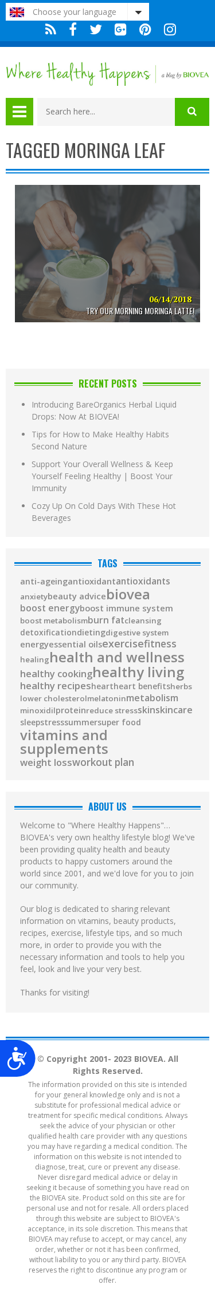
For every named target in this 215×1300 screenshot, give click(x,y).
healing (34, 659)
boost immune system (126, 608)
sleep (30, 722)
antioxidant (92, 581)
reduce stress (112, 710)
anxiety (34, 596)
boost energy (50, 608)
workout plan (103, 762)
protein (71, 710)
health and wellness (117, 657)
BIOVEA (128, 594)
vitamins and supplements (64, 742)
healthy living (138, 672)
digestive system (137, 633)
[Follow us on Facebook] (73, 29)
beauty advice (77, 596)
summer (80, 722)
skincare (174, 709)
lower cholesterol (53, 698)
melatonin (106, 698)
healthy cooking (56, 674)
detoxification (48, 633)
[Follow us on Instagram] (167, 29)
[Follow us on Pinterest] (145, 29)
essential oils (75, 645)
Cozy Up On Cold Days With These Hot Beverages (104, 511)
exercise (123, 643)
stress (52, 722)
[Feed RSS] (51, 29)
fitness (160, 644)
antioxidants (143, 581)
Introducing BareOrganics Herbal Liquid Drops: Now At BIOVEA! (104, 410)
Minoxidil (38, 710)
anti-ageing (44, 582)
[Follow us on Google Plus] (120, 29)
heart (102, 686)
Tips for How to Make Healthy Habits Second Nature (100, 440)
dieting (91, 633)
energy (34, 644)
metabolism (152, 697)
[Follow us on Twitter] (96, 29)
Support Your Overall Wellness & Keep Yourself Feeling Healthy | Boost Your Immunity (102, 476)
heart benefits (142, 686)
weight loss (46, 762)
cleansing (143, 621)
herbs (181, 686)
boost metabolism (54, 621)
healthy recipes (55, 686)
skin (146, 710)
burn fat (106, 620)
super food (119, 722)
